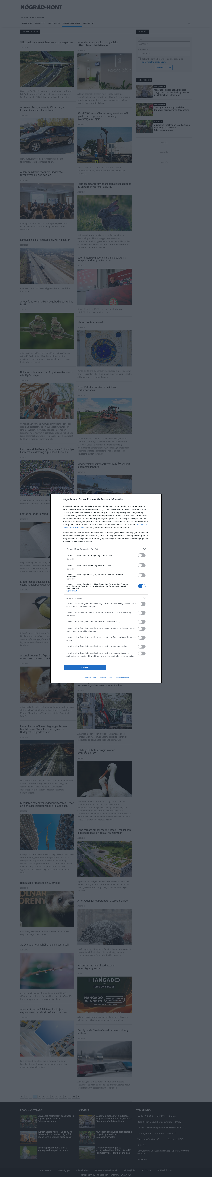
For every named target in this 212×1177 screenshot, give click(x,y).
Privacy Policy (122, 677)
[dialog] (106, 588)
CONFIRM (85, 667)
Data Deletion (90, 677)
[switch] (142, 555)
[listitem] (106, 549)
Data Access (106, 677)
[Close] (156, 499)
